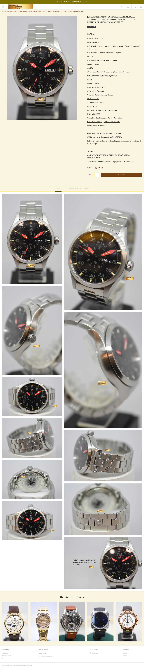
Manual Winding (6, 655)
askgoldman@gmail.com (45, 656)
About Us (125, 655)
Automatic (5, 653)
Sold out (121, 174)
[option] (42, 68)
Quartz (4, 658)
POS (15, 665)
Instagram (95, 653)
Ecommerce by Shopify (25, 665)
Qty (90, 174)
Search (125, 653)
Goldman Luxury (8, 665)
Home (4, 11)
